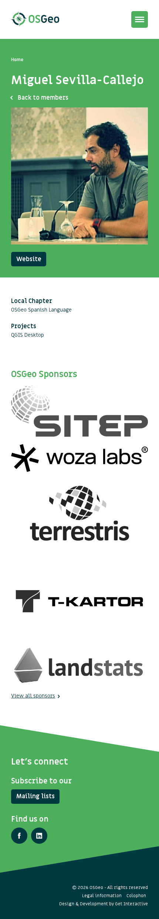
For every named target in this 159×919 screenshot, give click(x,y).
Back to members (43, 98)
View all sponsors (33, 695)
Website (28, 259)
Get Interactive (131, 904)
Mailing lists (35, 796)
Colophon (136, 896)
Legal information (102, 896)
